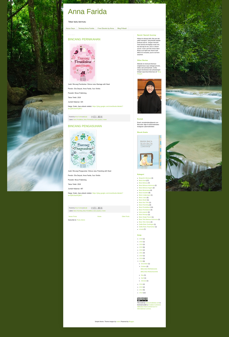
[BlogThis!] (94, 117)
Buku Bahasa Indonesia (146, 185)
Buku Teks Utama (144, 222)
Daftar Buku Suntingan (146, 224)
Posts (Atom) (81, 220)
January (144, 281)
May (142, 275)
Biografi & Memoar (145, 178)
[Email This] (92, 117)
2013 (141, 293)
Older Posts (125, 216)
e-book (105, 119)
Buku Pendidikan (78, 119)
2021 (141, 253)
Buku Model (143, 200)
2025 (141, 242)
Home (99, 216)
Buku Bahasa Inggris (145, 188)
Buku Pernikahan (89, 119)
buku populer (98, 119)
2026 (141, 239)
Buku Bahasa (143, 183)
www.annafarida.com (152, 303)
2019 (141, 258)
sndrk (118, 321)
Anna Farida (87, 12)
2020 (141, 256)
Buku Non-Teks (144, 202)
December (144, 264)
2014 (141, 290)
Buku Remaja (143, 214)
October (143, 266)
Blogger (131, 321)
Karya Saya (70, 28)
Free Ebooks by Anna (106, 28)
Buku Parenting (77, 210)
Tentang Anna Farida (86, 28)
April (142, 278)
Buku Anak (142, 180)
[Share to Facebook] (99, 117)
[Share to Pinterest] (101, 117)
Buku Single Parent (145, 217)
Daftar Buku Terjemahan (147, 227)
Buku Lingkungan (144, 195)
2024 (141, 244)
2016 (141, 284)
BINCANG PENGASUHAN (85, 126)
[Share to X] (97, 117)
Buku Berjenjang (144, 190)
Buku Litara (142, 197)
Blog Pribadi (122, 28)
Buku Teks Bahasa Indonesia (148, 219)
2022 (141, 250)
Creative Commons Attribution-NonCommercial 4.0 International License (149, 307)
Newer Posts (73, 216)
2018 (141, 261)
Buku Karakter (143, 193)
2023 (141, 247)
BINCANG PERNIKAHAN (84, 39)
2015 (141, 287)
